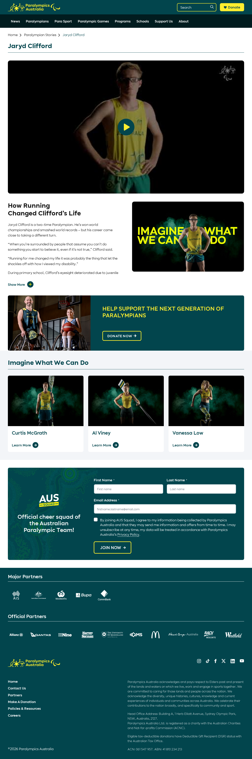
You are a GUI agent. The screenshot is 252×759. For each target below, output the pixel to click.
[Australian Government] (38, 595)
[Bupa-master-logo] (83, 595)
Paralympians (37, 21)
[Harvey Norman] (87, 634)
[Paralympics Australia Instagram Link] (199, 662)
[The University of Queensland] (112, 635)
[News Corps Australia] (183, 635)
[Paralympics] (34, 9)
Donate (234, 7)
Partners (15, 695)
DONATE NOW (119, 336)
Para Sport (63, 21)
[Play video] (126, 127)
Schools (142, 21)
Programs (123, 21)
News (15, 21)
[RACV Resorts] (210, 634)
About (184, 21)
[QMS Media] (136, 635)
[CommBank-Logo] (104, 595)
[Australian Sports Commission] (16, 595)
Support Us (164, 21)
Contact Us (17, 688)
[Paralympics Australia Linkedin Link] (233, 662)
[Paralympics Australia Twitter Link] (223, 662)
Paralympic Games (93, 21)
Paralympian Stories (40, 35)
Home (13, 35)
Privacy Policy (128, 534)
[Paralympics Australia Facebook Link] (215, 662)
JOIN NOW (110, 547)
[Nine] (65, 634)
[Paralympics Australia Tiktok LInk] (207, 662)
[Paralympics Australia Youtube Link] (242, 661)
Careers (14, 715)
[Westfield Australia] (233, 635)
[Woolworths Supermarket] (61, 595)
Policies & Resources (24, 708)
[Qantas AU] (40, 635)
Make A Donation (22, 702)
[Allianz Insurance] (16, 634)
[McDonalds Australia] (155, 634)
